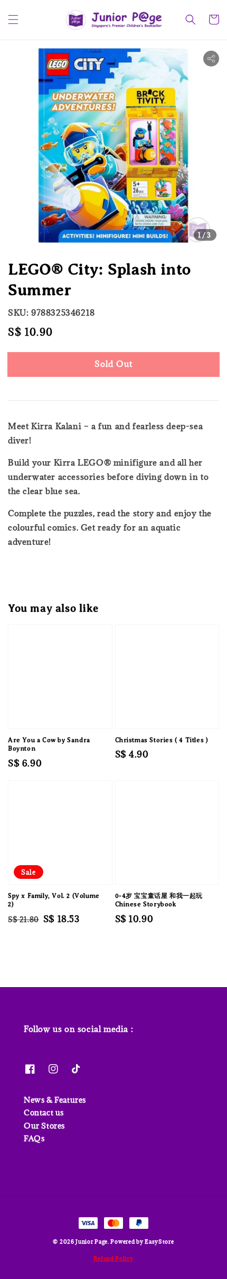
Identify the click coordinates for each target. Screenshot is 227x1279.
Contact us (44, 1112)
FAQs (34, 1138)
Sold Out (113, 363)
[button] (13, 19)
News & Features (55, 1100)
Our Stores (44, 1126)
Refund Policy (113, 1258)
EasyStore (159, 1241)
